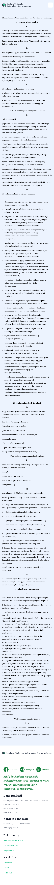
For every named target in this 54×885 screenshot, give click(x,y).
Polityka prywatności (13, 840)
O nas (6, 867)
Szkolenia (8, 872)
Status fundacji (11, 845)
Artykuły (8, 862)
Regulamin (9, 850)
